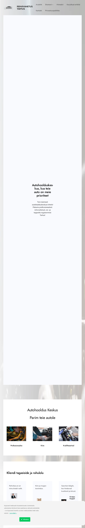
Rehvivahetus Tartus (25, 7)
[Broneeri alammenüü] (52, 4)
